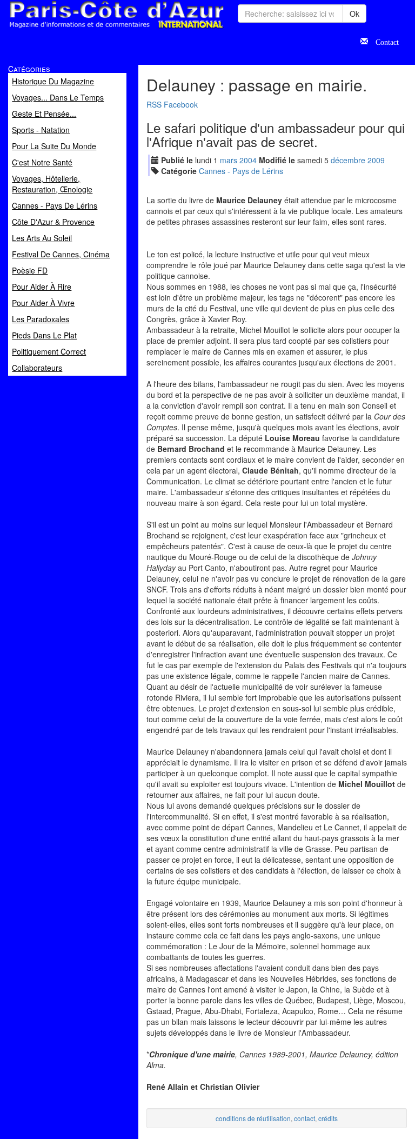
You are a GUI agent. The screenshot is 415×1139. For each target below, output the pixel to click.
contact (304, 1118)
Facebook (181, 104)
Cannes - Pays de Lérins (241, 170)
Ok (354, 13)
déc (348, 160)
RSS (154, 104)
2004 (248, 160)
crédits (328, 1118)
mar (228, 160)
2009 (376, 160)
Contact (383, 41)
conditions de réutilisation (253, 1118)
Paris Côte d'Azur (92, 29)
